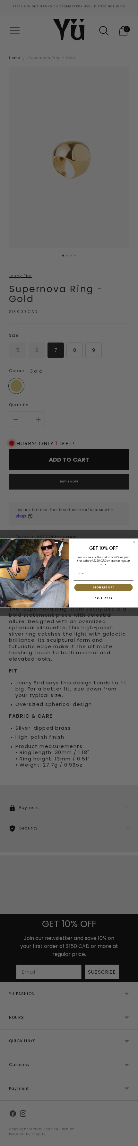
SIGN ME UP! (103, 588)
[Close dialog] (134, 542)
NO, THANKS (104, 598)
